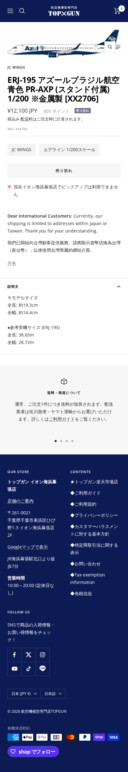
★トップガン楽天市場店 (94, 482)
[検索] (22, 11)
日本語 (50, 693)
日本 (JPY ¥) (21, 693)
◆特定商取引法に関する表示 (94, 548)
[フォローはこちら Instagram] (42, 655)
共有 (11, 263)
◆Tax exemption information (87, 578)
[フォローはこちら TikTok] (28, 669)
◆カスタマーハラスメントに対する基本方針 (94, 530)
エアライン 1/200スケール (69, 149)
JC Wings (16, 67)
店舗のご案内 (20, 501)
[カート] (117, 11)
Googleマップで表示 (27, 547)
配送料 (27, 119)
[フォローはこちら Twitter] (28, 655)
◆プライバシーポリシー (94, 515)
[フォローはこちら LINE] (42, 669)
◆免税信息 (81, 593)
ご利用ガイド (62, 419)
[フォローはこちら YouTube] (14, 669)
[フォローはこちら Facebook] (14, 655)
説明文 (13, 286)
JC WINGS (21, 149)
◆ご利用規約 (83, 504)
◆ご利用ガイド (85, 493)
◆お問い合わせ (85, 564)
